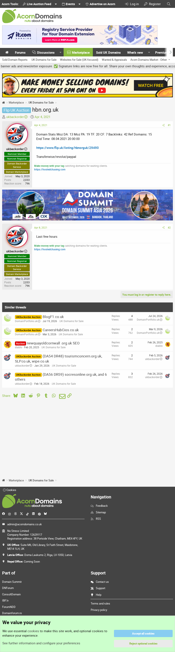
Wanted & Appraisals (114, 60)
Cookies (11, 490)
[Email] (61, 396)
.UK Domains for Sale (44, 60)
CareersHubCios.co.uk (61, 329)
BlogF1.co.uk (53, 316)
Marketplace (81, 52)
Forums (20, 52)
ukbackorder (15, 117)
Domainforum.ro (12, 613)
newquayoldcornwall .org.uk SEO (53, 343)
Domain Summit (12, 582)
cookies (33, 631)
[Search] (169, 4)
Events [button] (70, 4)
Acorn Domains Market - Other (148, 60)
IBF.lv (5, 600)
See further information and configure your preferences (41, 643)
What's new (135, 52)
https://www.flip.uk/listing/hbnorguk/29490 (67, 147)
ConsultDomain (11, 594)
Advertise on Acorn (102, 4)
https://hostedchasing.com (49, 169)
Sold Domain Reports (15, 60)
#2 (169, 227)
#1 (169, 125)
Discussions (46, 52)
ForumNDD (9, 607)
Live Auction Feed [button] (39, 4)
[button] (61, 52)
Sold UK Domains (108, 52)
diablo (18, 347)
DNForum (8, 588)
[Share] (163, 125)
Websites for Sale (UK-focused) (79, 60)
